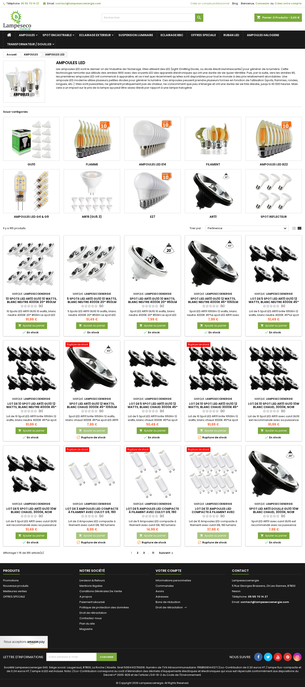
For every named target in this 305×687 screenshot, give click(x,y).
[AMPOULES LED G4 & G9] (31, 191)
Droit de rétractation (93, 613)
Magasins (86, 629)
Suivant (166, 553)
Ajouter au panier (31, 325)
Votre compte (168, 570)
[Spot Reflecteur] (273, 191)
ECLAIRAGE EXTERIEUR (95, 35)
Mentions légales (90, 586)
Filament (213, 164)
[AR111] (213, 191)
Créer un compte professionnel (209, 3)
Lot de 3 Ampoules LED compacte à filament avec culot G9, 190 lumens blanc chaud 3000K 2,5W (92, 512)
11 (153, 553)
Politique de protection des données (104, 607)
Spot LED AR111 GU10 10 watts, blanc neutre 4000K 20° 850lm (152, 300)
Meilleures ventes (15, 591)
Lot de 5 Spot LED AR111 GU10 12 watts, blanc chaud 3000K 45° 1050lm (153, 407)
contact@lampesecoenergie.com (78, 3)
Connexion (262, 3)
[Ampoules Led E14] (152, 139)
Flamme (92, 164)
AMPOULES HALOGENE (263, 35)
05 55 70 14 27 (30, 3)
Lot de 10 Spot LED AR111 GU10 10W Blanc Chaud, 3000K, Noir (273, 405)
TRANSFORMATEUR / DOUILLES (29, 44)
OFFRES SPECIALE (203, 35)
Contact (240, 570)
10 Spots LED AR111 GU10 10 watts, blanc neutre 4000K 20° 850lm (31, 300)
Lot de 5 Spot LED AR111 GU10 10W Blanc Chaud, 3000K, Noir (31, 510)
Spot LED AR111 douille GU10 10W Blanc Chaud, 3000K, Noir (273, 510)
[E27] (152, 191)
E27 (152, 217)
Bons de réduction (168, 602)
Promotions (11, 580)
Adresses (162, 597)
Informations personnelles (173, 580)
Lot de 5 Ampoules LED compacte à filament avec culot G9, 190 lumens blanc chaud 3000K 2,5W (152, 512)
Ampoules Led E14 (152, 164)
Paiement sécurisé (92, 602)
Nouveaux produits (15, 586)
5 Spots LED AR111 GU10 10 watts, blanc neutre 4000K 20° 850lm (92, 300)
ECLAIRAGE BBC (172, 35)
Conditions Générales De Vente (100, 591)
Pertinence (248, 228)
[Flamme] (92, 139)
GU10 (31, 164)
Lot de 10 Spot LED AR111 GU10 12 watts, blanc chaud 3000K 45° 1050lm (213, 407)
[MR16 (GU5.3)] (92, 191)
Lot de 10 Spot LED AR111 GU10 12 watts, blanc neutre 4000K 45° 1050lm (31, 407)
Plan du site (87, 624)
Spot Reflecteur (274, 217)
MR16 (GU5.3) (92, 217)
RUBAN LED (231, 35)
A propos (85, 597)
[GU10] (31, 139)
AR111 (213, 217)
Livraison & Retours (92, 580)
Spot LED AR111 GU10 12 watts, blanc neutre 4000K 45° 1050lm (213, 300)
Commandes (165, 586)
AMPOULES (27, 35)
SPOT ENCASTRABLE (57, 35)
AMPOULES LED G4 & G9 (31, 217)
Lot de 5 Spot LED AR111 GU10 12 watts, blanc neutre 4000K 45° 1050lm (274, 302)
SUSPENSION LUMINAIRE (135, 35)
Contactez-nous (90, 618)
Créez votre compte (288, 3)
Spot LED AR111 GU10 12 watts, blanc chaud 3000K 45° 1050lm (92, 405)
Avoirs (160, 591)
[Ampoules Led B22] (273, 139)
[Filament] (213, 139)
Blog (235, 3)
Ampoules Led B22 (274, 164)
